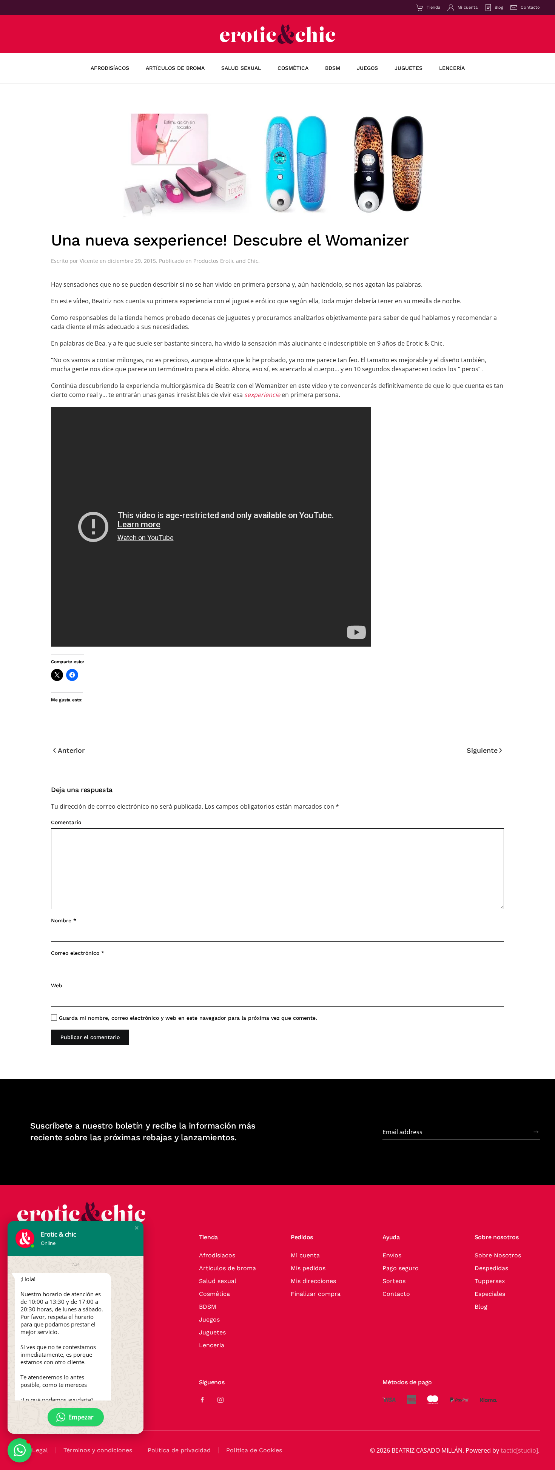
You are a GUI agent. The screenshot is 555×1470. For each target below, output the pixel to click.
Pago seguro (400, 1268)
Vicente (89, 260)
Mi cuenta (468, 7)
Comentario (66, 822)
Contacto (530, 7)
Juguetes (212, 1332)
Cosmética (214, 1293)
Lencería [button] (452, 68)
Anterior (71, 750)
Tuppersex (490, 1281)
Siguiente (482, 750)
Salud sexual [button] (241, 68)
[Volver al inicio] (277, 34)
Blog (499, 7)
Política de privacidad (179, 1450)
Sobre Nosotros (498, 1255)
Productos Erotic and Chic (225, 260)
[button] (136, 1228)
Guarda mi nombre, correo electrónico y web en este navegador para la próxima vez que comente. (187, 1018)
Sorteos (393, 1281)
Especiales (490, 1293)
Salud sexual (217, 1281)
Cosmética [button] (293, 68)
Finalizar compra (316, 1293)
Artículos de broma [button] (175, 68)
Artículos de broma (227, 1268)
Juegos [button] (367, 68)
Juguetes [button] (408, 68)
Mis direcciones (313, 1281)
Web (56, 985)
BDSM (207, 1306)
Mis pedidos (308, 1268)
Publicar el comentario (90, 1037)
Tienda (433, 7)
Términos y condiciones (97, 1450)
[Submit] (536, 1132)
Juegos (209, 1319)
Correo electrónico (77, 953)
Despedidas (491, 1268)
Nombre (63, 920)
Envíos (391, 1255)
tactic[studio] (519, 1450)
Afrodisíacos (110, 68)
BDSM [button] (332, 68)
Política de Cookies (254, 1450)
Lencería (211, 1345)
